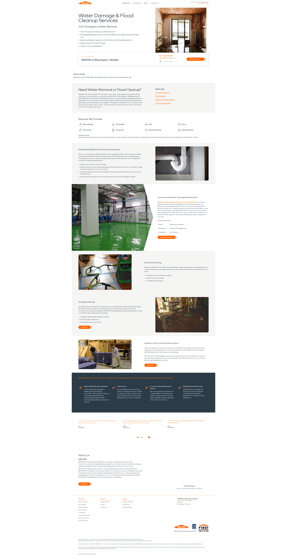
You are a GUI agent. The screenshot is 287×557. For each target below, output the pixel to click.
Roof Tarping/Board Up (175, 137)
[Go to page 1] (142, 437)
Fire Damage (82, 504)
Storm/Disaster (82, 510)
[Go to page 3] (145, 437)
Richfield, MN (89, 77)
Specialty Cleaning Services (165, 100)
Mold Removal (160, 96)
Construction (81, 512)
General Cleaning (83, 520)
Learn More (84, 327)
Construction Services (163, 103)
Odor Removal (164, 137)
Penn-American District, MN (122, 77)
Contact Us (154, 3)
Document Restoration (145, 137)
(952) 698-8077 (203, 3)
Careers (102, 504)
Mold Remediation (83, 507)
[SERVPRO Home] (85, 2)
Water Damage (82, 502)
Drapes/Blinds (156, 137)
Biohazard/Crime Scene (95, 137)
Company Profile (104, 502)
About (146, 3)
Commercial (137, 3)
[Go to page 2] (143, 437)
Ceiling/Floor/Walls (133, 137)
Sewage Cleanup (83, 137)
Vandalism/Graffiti (187, 137)
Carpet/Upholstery (122, 137)
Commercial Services (162, 92)
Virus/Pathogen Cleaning (109, 137)
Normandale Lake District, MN (103, 77)
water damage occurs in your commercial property (179, 202)
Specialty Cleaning (83, 518)
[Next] (149, 437)
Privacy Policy (126, 504)
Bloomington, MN (79, 77)
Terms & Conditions (127, 502)
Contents (195, 137)
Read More (84, 484)
